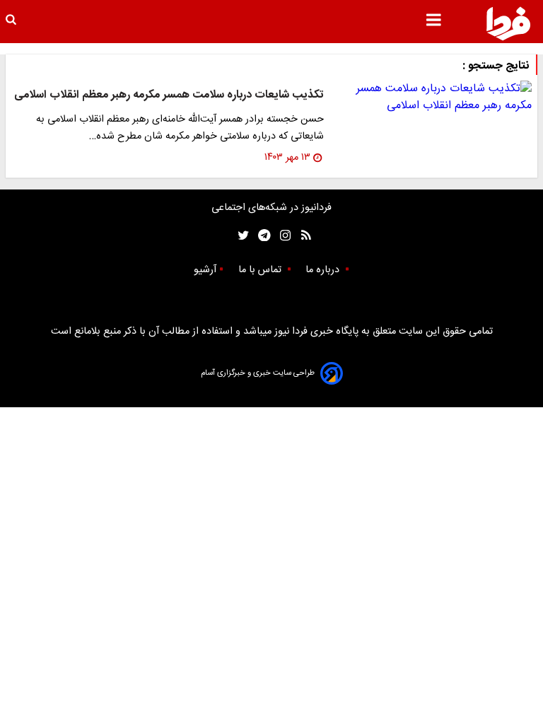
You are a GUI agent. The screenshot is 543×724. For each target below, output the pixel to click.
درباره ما (323, 270)
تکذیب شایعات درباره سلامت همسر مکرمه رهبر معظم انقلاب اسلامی (169, 95)
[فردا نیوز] (508, 23)
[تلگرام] (260, 235)
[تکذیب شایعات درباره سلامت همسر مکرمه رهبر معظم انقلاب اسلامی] (433, 98)
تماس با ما (261, 270)
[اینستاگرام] (282, 235)
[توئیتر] (240, 235)
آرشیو (205, 270)
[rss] (301, 235)
